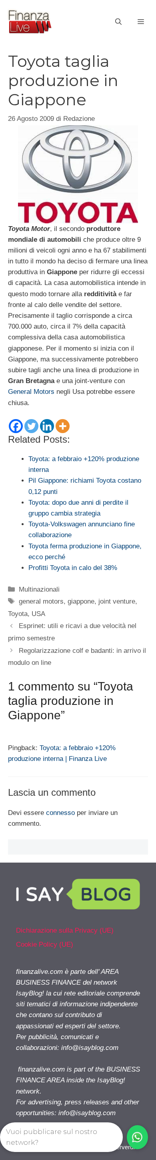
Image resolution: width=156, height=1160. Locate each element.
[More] (63, 426)
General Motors (31, 391)
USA (38, 614)
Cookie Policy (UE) (44, 944)
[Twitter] (31, 426)
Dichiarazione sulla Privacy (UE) (65, 930)
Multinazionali (39, 589)
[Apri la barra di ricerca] (118, 22)
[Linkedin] (47, 426)
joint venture (116, 601)
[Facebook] (16, 426)
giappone (81, 601)
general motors (41, 601)
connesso (60, 813)
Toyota (18, 614)
